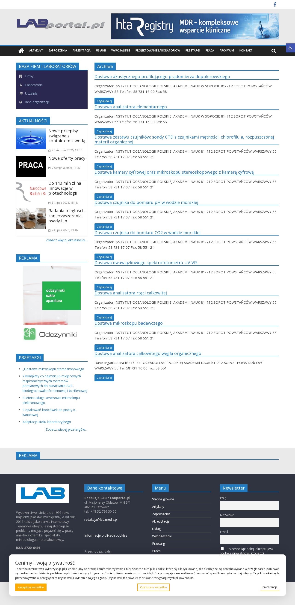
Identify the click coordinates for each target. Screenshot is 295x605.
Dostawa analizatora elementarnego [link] (130, 106)
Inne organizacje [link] (37, 102)
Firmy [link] (28, 76)
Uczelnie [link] (31, 93)
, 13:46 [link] (65, 230)
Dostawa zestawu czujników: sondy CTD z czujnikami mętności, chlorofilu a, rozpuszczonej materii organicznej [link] (184, 139)
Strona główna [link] (163, 499)
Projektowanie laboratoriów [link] (158, 50)
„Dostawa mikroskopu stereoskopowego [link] (53, 369)
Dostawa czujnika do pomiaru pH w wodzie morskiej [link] (146, 202)
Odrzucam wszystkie (153, 587)
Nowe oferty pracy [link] (66, 158)
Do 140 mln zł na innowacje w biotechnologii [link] (64, 188)
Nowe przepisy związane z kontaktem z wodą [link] (66, 135)
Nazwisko (227, 515)
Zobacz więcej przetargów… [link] (67, 429)
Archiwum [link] (227, 50)
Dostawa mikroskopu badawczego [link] (128, 323)
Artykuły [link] (36, 50)
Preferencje (270, 587)
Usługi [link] (101, 50)
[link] (290, 47)
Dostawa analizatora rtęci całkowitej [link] (130, 293)
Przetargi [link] (193, 50)
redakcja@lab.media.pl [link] (101, 519)
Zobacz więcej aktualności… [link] (67, 240)
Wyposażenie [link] (120, 50)
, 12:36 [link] (67, 150)
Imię (223, 498)
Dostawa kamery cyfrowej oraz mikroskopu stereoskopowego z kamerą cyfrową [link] (174, 172)
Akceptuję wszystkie (31, 587)
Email (224, 531)
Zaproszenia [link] (57, 50)
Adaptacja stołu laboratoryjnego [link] (47, 422)
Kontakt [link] (246, 50)
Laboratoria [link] (33, 85)
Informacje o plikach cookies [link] (105, 535)
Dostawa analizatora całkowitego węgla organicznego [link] (147, 353)
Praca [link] (210, 50)
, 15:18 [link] (65, 203)
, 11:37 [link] (66, 168)
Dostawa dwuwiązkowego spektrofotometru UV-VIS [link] (146, 262)
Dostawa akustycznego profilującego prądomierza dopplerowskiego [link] (162, 76)
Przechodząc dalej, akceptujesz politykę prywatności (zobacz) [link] (246, 551)
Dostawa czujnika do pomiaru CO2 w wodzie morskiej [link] (147, 232)
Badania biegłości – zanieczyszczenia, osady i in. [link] (67, 215)
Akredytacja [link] (82, 50)
